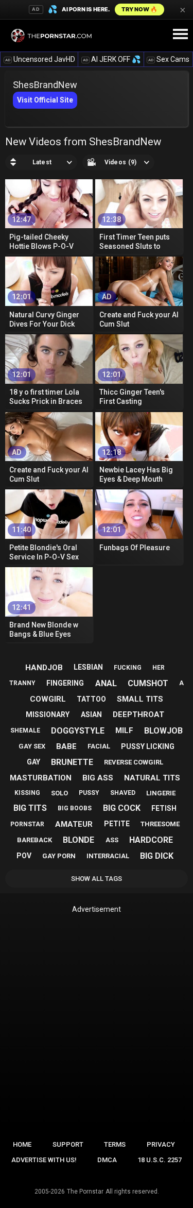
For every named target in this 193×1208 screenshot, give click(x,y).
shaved (122, 792)
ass (112, 840)
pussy (89, 792)
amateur (74, 824)
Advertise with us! (44, 1160)
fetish (164, 808)
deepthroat (138, 714)
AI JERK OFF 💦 (112, 59)
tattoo (91, 699)
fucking (128, 667)
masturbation (41, 777)
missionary (47, 714)
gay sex (32, 746)
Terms (115, 1144)
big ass (97, 777)
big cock (122, 808)
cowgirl (48, 699)
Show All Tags (96, 878)
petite (117, 824)
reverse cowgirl (133, 762)
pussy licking (147, 746)
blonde (78, 840)
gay (33, 762)
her (158, 667)
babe (66, 746)
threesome (160, 824)
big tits (30, 808)
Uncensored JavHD (40, 59)
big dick (156, 856)
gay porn (59, 856)
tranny (22, 683)
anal (106, 683)
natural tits (152, 777)
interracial (107, 856)
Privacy (161, 1144)
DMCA (107, 1160)
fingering (65, 683)
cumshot (148, 683)
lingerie (161, 793)
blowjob (163, 731)
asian (91, 714)
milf (124, 730)
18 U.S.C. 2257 (159, 1160)
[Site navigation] (180, 34)
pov (23, 856)
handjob (44, 667)
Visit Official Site (45, 100)
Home (22, 1144)
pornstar (27, 824)
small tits (140, 699)
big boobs (75, 808)
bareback (34, 840)
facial (98, 746)
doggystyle (77, 731)
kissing (27, 792)
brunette (72, 762)
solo (59, 793)
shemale (25, 730)
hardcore (151, 840)
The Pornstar (85, 1191)
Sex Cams (168, 59)
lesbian (88, 667)
